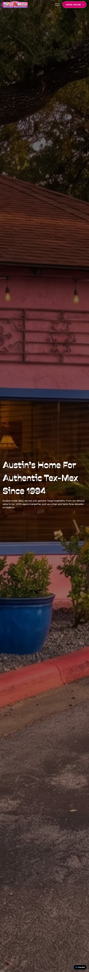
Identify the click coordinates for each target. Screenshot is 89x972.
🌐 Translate (80, 967)
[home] (15, 4)
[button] (57, 4)
